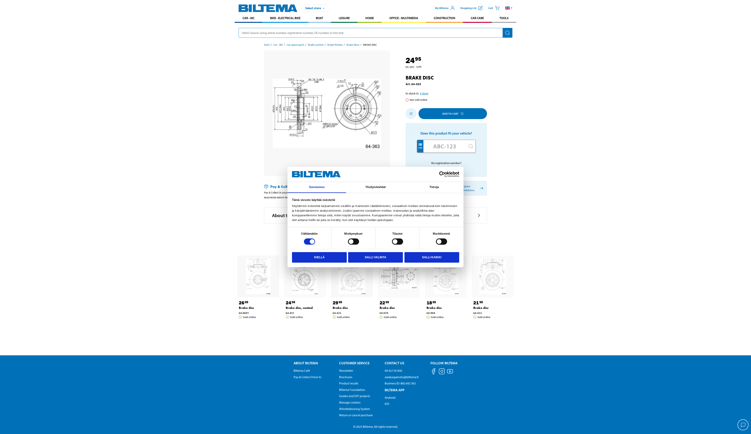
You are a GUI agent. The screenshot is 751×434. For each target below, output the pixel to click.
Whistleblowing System (354, 409)
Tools (503, 18)
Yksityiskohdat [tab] (375, 187)
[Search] (507, 33)
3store (424, 93)
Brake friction (335, 44)
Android (390, 397)
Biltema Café (302, 371)
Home (369, 18)
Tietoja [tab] (434, 187)
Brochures (345, 377)
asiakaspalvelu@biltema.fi (402, 377)
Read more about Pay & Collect (282, 197)
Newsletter (346, 371)
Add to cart (450, 113)
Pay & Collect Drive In (307, 377)
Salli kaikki (431, 257)
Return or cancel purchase (356, 415)
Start (267, 44)
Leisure (344, 18)
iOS (387, 404)
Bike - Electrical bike (285, 18)
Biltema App (394, 390)
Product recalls (348, 383)
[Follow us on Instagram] (442, 372)
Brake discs (353, 44)
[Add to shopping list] (411, 113)
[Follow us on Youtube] (450, 373)
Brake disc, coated (299, 308)
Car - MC (248, 18)
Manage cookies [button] (349, 402)
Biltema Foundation (352, 390)
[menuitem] (248, 18)
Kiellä (319, 257)
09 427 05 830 (393, 371)
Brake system (316, 44)
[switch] (353, 241)
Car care (477, 18)
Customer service (354, 363)
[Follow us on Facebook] (433, 372)
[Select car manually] (481, 188)
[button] (508, 8)
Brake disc (246, 308)
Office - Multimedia (403, 18)
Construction (444, 18)
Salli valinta (375, 257)
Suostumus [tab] (317, 187)
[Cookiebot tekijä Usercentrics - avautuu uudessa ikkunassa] (442, 174)
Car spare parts (295, 44)
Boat (319, 18)
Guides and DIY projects (354, 396)
